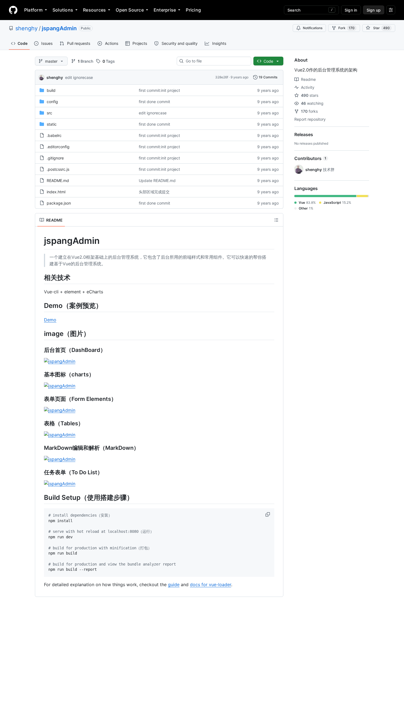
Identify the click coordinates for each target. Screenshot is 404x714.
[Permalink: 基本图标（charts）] (40, 375)
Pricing (193, 10)
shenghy (26, 28)
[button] (268, 514)
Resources (94, 10)
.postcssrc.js (58, 169)
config (52, 101)
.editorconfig (58, 146)
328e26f (221, 77)
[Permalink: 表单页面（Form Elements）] (40, 399)
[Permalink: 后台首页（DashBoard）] (40, 350)
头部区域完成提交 (154, 191)
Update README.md (157, 180)
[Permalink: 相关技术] (40, 277)
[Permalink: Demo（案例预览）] (40, 305)
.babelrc (54, 135)
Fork (346, 28)
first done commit (154, 101)
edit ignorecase (79, 77)
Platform (33, 10)
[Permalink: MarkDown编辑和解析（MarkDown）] (40, 448)
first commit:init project (159, 90)
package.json (59, 203)
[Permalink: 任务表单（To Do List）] (40, 472)
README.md (58, 180)
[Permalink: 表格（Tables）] (40, 424)
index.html (56, 191)
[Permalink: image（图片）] (40, 333)
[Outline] (276, 220)
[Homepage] (13, 9)
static (52, 124)
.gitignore (55, 158)
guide (173, 584)
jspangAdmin (59, 28)
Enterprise (165, 10)
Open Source (130, 10)
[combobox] (216, 61)
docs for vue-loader (210, 584)
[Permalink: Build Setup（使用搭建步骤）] (40, 497)
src (49, 113)
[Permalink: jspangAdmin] (40, 241)
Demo (50, 319)
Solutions (62, 10)
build (51, 90)
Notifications (312, 28)
